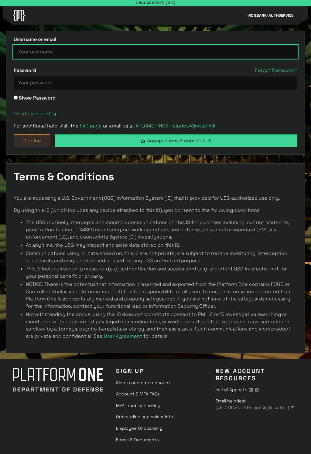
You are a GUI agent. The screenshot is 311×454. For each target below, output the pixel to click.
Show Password (37, 98)
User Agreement (123, 336)
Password (25, 70)
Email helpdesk (252, 404)
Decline (32, 140)
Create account (32, 113)
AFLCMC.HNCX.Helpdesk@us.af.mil (175, 126)
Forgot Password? (276, 70)
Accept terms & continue (176, 140)
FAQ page (91, 126)
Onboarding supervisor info (144, 416)
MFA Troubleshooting (138, 405)
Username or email (35, 39)
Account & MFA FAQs (138, 394)
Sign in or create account (143, 382)
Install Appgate (232, 389)
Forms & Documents (137, 439)
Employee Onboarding (139, 428)
